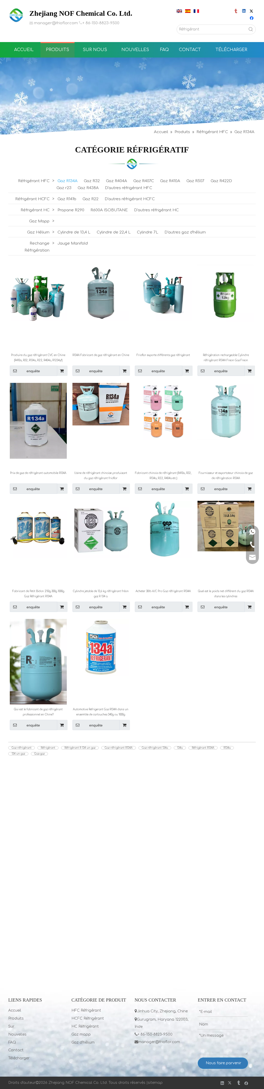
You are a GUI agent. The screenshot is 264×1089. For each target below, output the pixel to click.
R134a (227, 747)
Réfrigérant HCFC (32, 199)
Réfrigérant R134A (203, 747)
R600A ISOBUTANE (109, 210)
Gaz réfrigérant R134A (119, 747)
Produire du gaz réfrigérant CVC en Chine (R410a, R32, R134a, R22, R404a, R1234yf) (38, 358)
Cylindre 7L (147, 232)
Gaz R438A (88, 188)
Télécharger (19, 1058)
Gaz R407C (143, 181)
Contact (15, 1050)
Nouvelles (17, 1034)
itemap (156, 1083)
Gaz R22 (90, 199)
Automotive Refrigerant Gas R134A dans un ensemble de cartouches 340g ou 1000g (100, 712)
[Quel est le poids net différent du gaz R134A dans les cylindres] (225, 526)
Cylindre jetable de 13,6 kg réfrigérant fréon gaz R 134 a (101, 594)
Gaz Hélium (38, 232)
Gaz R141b (66, 199)
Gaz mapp (81, 1034)
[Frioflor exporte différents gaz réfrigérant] (163, 293)
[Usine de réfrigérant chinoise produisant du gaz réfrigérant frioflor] (100, 403)
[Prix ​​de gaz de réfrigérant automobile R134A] (38, 420)
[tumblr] (236, 11)
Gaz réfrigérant (21, 747)
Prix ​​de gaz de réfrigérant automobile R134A (38, 473)
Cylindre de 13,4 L (73, 232)
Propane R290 (70, 210)
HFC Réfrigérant (86, 1010)
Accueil (14, 1010)
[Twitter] (252, 11)
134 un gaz (18, 753)
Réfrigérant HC (35, 210)
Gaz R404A (116, 181)
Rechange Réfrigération (37, 247)
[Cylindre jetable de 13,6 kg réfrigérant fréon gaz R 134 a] (100, 529)
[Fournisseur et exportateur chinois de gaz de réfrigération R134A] (225, 411)
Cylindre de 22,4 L (114, 232)
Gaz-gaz (39, 753)
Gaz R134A (67, 181)
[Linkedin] (244, 11)
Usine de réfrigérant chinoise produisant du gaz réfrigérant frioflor (100, 476)
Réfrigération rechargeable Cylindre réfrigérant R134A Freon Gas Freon (226, 358)
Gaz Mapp (39, 221)
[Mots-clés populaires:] (250, 29)
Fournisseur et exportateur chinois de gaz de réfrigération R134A (226, 476)
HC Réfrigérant (85, 1026)
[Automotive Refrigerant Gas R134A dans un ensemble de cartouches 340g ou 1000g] (100, 647)
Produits (16, 1018)
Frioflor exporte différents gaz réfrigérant (163, 355)
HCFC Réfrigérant (87, 1018)
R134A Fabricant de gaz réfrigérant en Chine (100, 355)
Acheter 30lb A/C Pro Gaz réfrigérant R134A (163, 591)
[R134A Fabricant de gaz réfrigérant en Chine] (100, 293)
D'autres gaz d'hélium (185, 232)
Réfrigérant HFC (34, 181)
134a (180, 747)
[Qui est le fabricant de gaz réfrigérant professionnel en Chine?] (38, 661)
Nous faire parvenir (223, 1063)
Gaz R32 (92, 181)
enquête (33, 371)
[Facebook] (252, 18)
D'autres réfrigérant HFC (128, 188)
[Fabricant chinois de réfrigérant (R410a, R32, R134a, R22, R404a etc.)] (163, 411)
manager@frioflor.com (56, 23)
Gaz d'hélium (83, 1042)
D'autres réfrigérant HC (156, 210)
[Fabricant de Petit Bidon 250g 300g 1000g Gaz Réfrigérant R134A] (38, 529)
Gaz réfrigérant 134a (155, 747)
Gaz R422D (221, 181)
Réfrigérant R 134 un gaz (79, 747)
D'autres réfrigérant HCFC (130, 199)
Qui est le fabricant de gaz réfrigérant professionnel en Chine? (38, 712)
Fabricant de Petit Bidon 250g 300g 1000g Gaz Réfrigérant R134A (38, 594)
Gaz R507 (195, 181)
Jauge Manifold (72, 243)
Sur (11, 1026)
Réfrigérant (48, 747)
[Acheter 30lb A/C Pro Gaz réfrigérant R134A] (163, 529)
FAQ (12, 1042)
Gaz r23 (63, 188)
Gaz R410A (170, 181)
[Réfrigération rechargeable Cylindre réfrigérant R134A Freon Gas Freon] (225, 293)
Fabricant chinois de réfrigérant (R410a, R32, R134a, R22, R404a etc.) (163, 476)
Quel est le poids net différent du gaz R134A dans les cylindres (226, 594)
